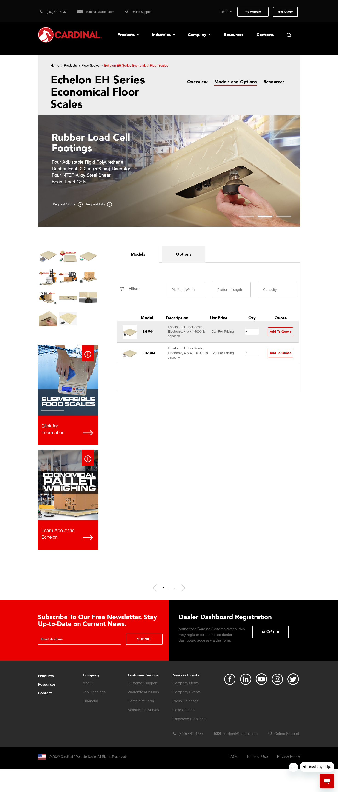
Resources (233, 35)
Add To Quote (280, 331)
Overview (197, 82)
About (87, 683)
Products (126, 35)
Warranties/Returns (143, 692)
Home (55, 65)
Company (197, 35)
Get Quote (285, 12)
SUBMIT (144, 639)
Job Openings (94, 692)
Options (183, 254)
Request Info (96, 204)
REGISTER (270, 632)
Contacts (265, 35)
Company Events (186, 692)
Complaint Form (141, 701)
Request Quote (64, 204)
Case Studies (183, 710)
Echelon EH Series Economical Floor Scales (136, 65)
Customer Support (142, 683)
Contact (45, 693)
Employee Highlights (189, 719)
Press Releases (185, 701)
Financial (90, 701)
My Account (253, 12)
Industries (162, 35)
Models (138, 254)
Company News (185, 683)
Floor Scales (90, 65)
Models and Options (235, 82)
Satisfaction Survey (143, 710)
